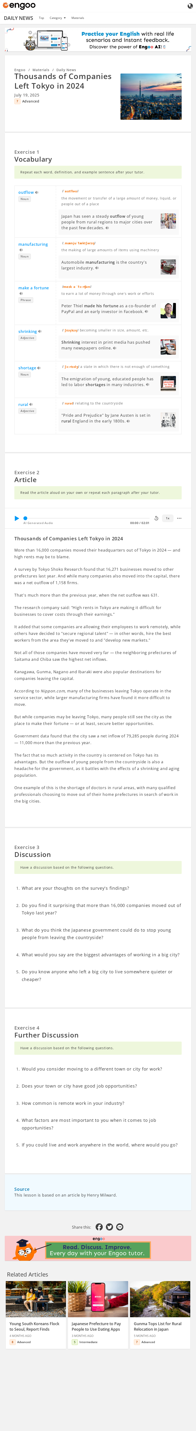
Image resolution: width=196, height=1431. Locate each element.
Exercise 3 (26, 847)
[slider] (25, 518)
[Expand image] (151, 97)
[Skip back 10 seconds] (156, 518)
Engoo (20, 70)
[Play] (17, 518)
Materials (77, 18)
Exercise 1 (26, 152)
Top (41, 18)
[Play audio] (37, 193)
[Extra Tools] (179, 518)
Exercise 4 (26, 1028)
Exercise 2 (26, 472)
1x (167, 518)
